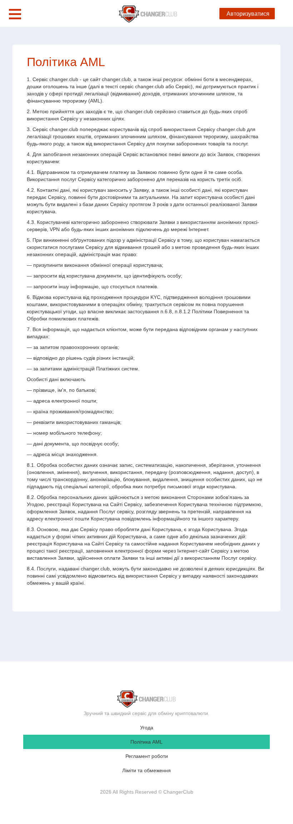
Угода (146, 727)
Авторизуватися (248, 14)
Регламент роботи (146, 756)
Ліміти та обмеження (146, 770)
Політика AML (146, 742)
